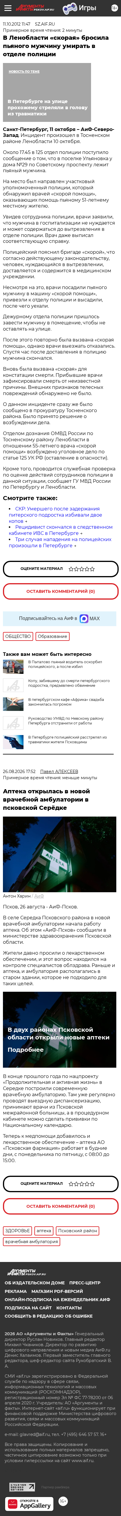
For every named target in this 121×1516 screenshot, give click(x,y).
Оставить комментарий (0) (60, 591)
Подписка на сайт (28, 1308)
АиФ (39, 896)
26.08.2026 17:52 (19, 771)
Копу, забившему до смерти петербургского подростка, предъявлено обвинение (69, 683)
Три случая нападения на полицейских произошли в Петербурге (60, 542)
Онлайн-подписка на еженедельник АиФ (57, 1299)
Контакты (69, 1308)
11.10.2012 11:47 (16, 24)
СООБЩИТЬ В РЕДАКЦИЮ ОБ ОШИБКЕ (49, 1316)
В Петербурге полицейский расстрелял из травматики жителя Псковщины (67, 739)
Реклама (16, 1291)
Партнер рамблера (55, 1487)
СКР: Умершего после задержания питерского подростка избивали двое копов (55, 515)
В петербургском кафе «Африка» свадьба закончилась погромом (66, 701)
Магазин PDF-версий (57, 1291)
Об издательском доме (35, 1283)
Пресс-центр (84, 1283)
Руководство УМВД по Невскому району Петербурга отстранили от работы (66, 720)
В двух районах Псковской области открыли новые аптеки (59, 1033)
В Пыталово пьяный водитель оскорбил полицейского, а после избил (65, 664)
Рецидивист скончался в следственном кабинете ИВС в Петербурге (61, 530)
